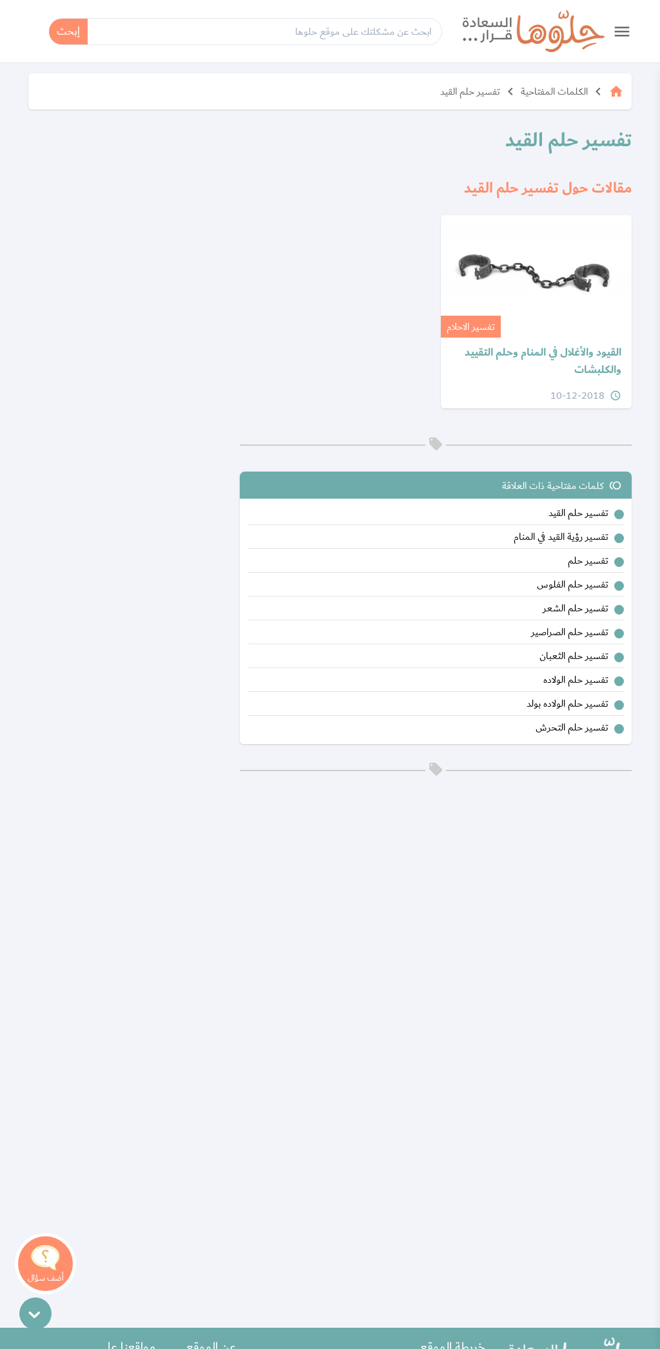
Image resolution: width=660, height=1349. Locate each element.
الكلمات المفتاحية (554, 91)
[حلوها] (534, 31)
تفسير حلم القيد (470, 91)
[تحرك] (35, 1313)
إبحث (68, 31)
